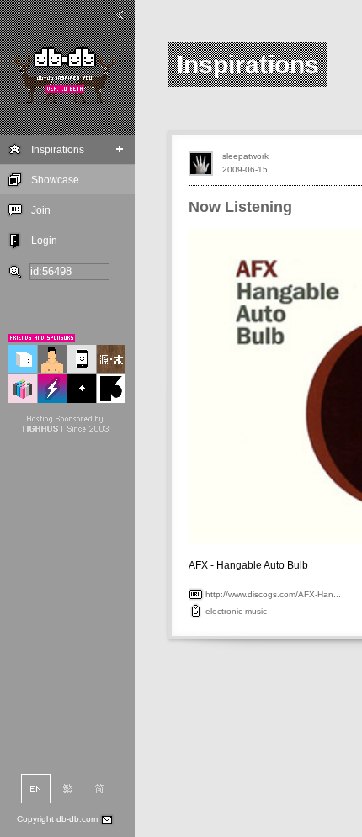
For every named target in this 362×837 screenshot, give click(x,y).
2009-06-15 (245, 169)
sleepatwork (245, 156)
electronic (223, 611)
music (256, 611)
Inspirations (57, 150)
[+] (120, 149)
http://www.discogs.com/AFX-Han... (273, 594)
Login (44, 240)
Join (41, 210)
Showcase (55, 180)
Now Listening (240, 207)
